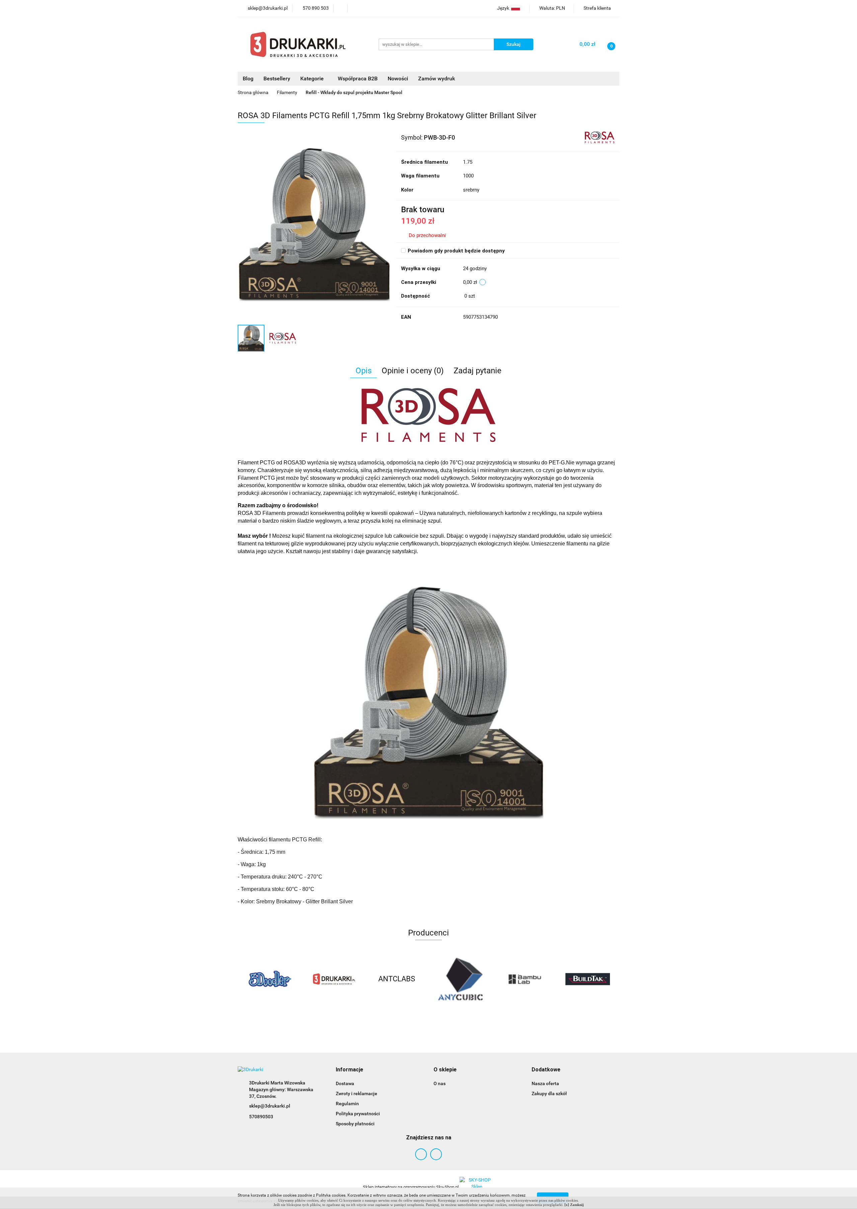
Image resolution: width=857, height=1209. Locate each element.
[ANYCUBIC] (396, 979)
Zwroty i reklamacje (356, 1093)
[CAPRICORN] (587, 979)
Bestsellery (276, 78)
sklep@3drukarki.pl (269, 1106)
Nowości (398, 78)
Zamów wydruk (436, 78)
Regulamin (347, 1103)
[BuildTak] (524, 979)
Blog (248, 78)
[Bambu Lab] (460, 979)
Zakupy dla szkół (549, 1093)
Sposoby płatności (355, 1123)
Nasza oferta (545, 1083)
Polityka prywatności (358, 1113)
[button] (349, 1070)
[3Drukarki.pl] (269, 979)
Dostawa (345, 1083)
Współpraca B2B (358, 78)
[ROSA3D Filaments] (599, 137)
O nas (440, 1083)
